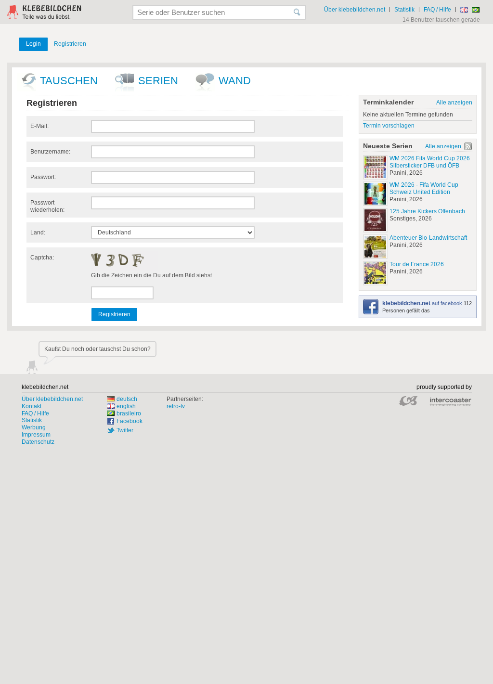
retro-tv (176, 406)
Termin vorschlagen (389, 125)
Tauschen (69, 81)
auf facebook (423, 303)
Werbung (34, 427)
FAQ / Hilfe (437, 9)
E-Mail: (39, 126)
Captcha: (42, 257)
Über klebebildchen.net (354, 9)
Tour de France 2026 (416, 264)
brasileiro (129, 413)
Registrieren (70, 43)
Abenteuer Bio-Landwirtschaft (428, 237)
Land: (37, 232)
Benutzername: (50, 151)
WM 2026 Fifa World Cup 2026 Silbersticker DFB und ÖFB (429, 162)
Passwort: (43, 177)
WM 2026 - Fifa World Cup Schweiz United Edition (423, 188)
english (126, 406)
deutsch (127, 399)
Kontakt (31, 406)
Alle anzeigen (454, 102)
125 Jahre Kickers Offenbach (427, 211)
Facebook (130, 421)
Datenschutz (38, 442)
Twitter (125, 430)
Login (33, 43)
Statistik (404, 9)
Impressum (36, 434)
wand (235, 81)
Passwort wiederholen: (47, 206)
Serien (158, 81)
